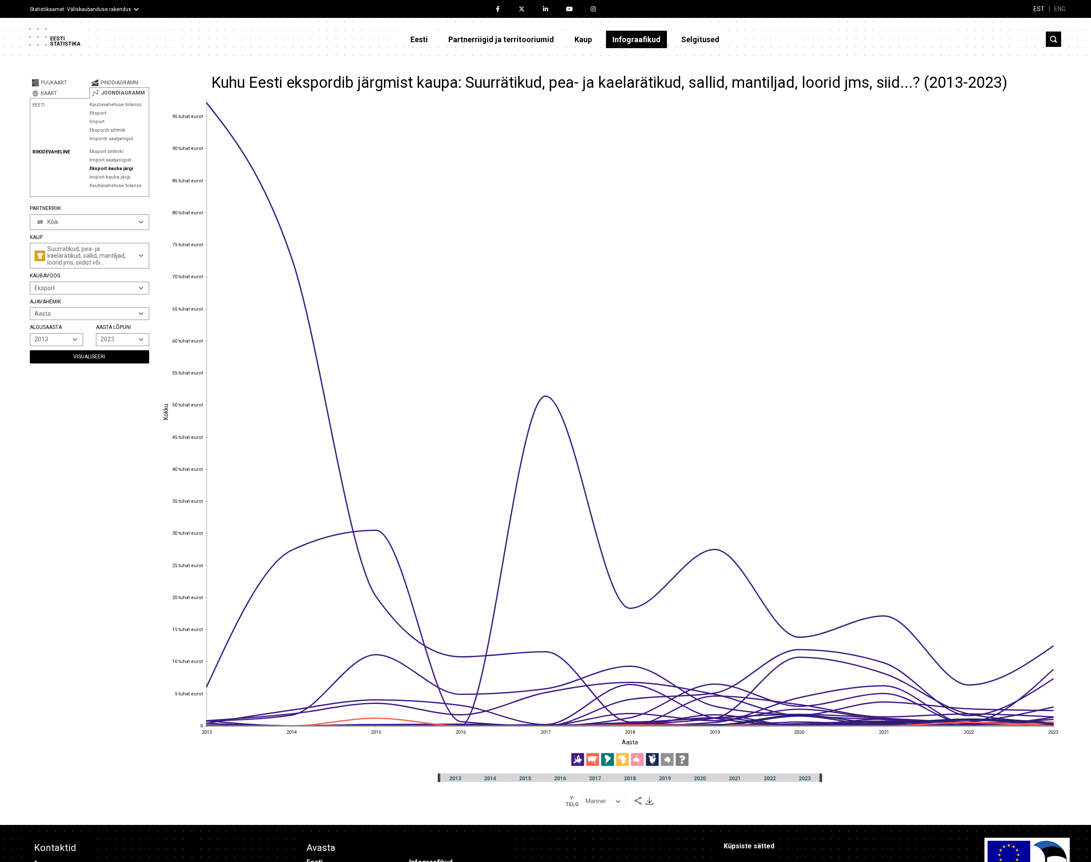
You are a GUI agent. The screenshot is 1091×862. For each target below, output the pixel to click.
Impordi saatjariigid (111, 138)
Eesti (419, 39)
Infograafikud (636, 39)
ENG (1059, 9)
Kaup (583, 39)
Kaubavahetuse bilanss (115, 104)
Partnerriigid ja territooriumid (501, 39)
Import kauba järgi (109, 177)
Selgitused (700, 39)
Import (96, 121)
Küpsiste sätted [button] (749, 846)
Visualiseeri (89, 357)
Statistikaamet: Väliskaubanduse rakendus (80, 9)
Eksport (97, 113)
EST (1039, 9)
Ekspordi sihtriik (107, 130)
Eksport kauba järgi (111, 168)
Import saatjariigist (110, 160)
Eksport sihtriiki (106, 151)
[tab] (59, 83)
